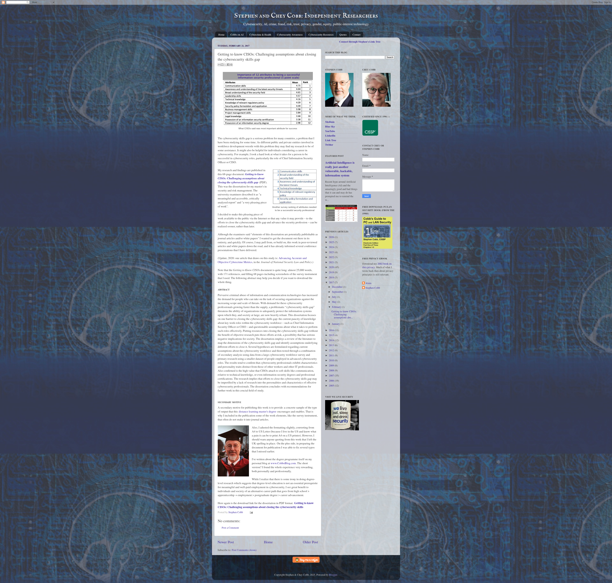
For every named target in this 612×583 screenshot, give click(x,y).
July (334, 297)
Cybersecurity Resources (321, 34)
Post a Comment (230, 527)
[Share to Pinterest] (231, 64)
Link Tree (330, 140)
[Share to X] (225, 64)
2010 (332, 360)
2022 (332, 257)
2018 (332, 277)
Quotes (343, 34)
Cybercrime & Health (260, 34)
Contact (356, 34)
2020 (332, 267)
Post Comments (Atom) (244, 550)
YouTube (330, 131)
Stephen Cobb (372, 288)
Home (221, 34)
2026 (332, 237)
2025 (332, 242)
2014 (332, 340)
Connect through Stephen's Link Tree (359, 42)
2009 (332, 365)
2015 (332, 335)
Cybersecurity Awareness (290, 34)
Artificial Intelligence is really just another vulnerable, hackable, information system (339, 168)
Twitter (329, 145)
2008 (332, 370)
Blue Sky (330, 126)
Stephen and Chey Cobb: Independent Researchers (306, 15)
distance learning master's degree (257, 411)
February (337, 307)
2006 (332, 380)
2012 (332, 350)
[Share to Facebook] (228, 64)
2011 (332, 355)
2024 (332, 247)
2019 (332, 272)
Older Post (310, 541)
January (336, 324)
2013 (332, 345)
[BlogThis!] (222, 64)
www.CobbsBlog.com (283, 463)
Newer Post (226, 541)
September (338, 291)
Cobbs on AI (237, 34)
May (334, 302)
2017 (332, 282)
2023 (332, 252)
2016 (332, 330)
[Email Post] (251, 512)
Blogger (333, 574)
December (337, 287)
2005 (332, 385)
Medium (329, 122)
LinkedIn (330, 135)
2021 (332, 262)
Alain (368, 283)
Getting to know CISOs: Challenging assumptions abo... (344, 314)
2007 (332, 375)
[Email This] (219, 64)
